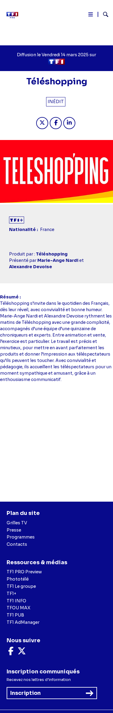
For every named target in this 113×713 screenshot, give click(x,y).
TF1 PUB (15, 615)
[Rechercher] (103, 15)
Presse (14, 530)
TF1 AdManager (23, 622)
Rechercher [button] (103, 14)
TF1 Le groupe (21, 586)
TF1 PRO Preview (24, 572)
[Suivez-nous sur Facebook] (11, 652)
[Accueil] (14, 15)
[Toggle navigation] (90, 15)
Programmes (21, 537)
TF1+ (11, 593)
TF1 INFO (16, 601)
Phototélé (18, 579)
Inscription (25, 693)
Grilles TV (17, 523)
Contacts (17, 544)
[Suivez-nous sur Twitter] (21, 652)
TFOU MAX (18, 607)
